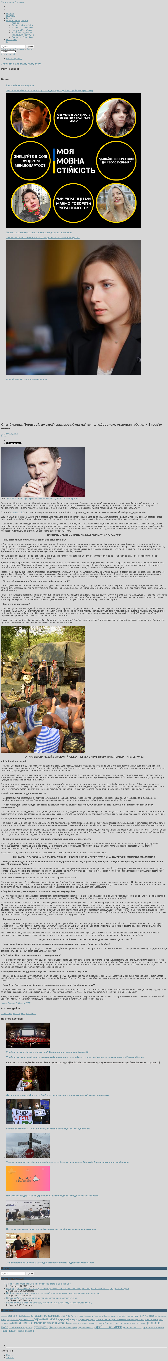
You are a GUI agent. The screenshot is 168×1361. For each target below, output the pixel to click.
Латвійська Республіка (22, 28)
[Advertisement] (80, 401)
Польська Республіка (22, 30)
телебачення (87, 1328)
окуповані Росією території (66, 499)
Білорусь (4, 1316)
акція (151, 1316)
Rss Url (9, 1355)
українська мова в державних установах (143, 1327)
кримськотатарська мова (135, 1320)
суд (79, 1327)
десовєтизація (45, 499)
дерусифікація (30, 499)
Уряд (146, 1316)
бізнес (3, 1320)
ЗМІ (32, 1316)
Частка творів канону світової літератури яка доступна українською (39, 232)
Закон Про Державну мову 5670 (54, 1315)
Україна (15, 23)
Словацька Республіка (22, 37)
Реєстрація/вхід (14, 58)
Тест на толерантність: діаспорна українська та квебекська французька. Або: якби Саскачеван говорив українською (67, 1162)
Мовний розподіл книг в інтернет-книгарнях (27, 379)
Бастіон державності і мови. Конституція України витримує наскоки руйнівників (48, 1129)
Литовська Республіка (22, 25)
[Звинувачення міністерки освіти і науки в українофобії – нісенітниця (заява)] (73, 307)
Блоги (9, 18)
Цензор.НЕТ (17, 512)
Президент (98, 1316)
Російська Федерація (22, 32)
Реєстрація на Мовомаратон (20, 85)
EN (7, 42)
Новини (10, 13)
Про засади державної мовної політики (120, 1316)
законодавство (112, 1319)
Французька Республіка (23, 35)
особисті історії (136, 1323)
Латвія (81, 1316)
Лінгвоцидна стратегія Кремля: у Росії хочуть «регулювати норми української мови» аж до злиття (57, 1095)
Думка (30, 49)
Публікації (11, 16)
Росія (141, 1316)
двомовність (25, 1319)
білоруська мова (12, 1320)
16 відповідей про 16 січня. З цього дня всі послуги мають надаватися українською (50, 1263)
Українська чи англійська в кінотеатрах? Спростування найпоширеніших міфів (47, 1052)
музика (84, 1323)
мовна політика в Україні (50, 1323)
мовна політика (23, 1323)
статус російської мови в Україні (64, 1328)
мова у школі (151, 1319)
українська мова (107, 1327)
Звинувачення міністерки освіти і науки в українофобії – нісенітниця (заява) (43, 237)
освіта (126, 1323)
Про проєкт (11, 39)
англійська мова (160, 1316)
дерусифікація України (86, 1320)
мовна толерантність (74, 1323)
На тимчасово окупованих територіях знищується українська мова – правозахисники (51, 1229)
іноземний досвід (25, 1331)
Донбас (26, 1316)
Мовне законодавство (17, 20)
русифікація (42, 1327)
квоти (123, 1320)
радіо (144, 1323)
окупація (90, 1323)
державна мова (14, 499)
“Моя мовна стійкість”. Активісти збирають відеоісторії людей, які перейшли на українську (49, 90)
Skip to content (8, 54)
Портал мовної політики (12, 2)
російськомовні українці (21, 1327)
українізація (8, 1330)
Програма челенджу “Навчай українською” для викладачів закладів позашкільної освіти (52, 1196)
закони (99, 1319)
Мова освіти (88, 1316)
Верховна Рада (15, 1316)
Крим (76, 1316)
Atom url (10, 1358)
